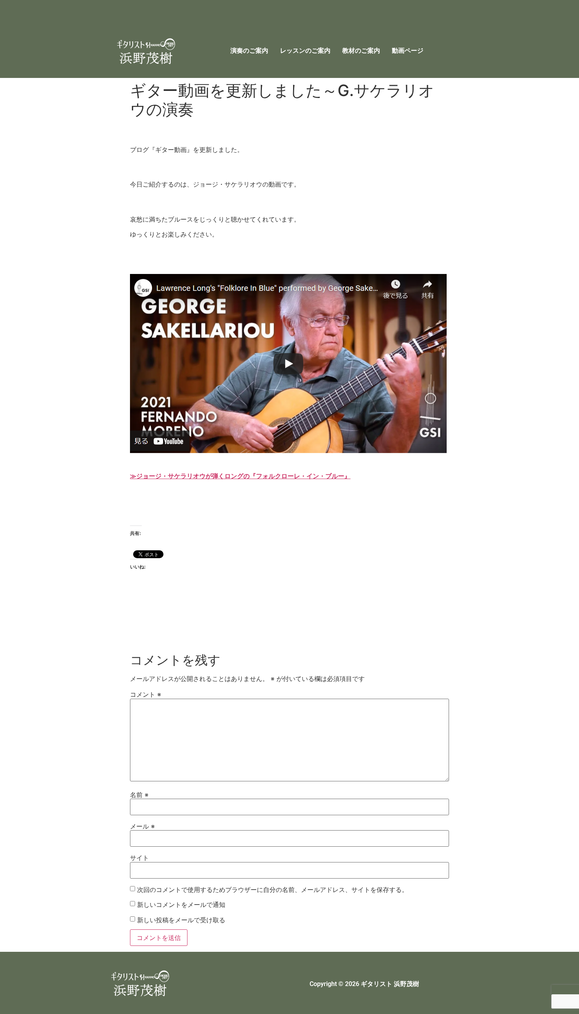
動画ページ (407, 50)
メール (142, 826)
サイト (139, 858)
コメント (145, 694)
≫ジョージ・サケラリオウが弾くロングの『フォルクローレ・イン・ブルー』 (240, 476)
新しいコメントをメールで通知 (181, 904)
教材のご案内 (361, 50)
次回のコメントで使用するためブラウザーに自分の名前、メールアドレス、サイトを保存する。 (272, 889)
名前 (139, 795)
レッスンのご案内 (305, 50)
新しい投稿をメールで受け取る (181, 920)
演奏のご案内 (249, 50)
